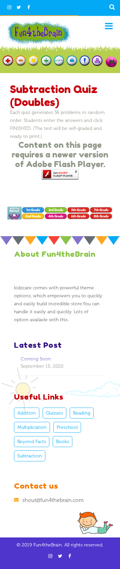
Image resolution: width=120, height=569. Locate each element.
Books (62, 441)
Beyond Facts (31, 441)
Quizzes (54, 413)
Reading (81, 413)
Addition (26, 413)
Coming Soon (36, 359)
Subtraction (29, 456)
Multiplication (32, 427)
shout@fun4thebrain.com (53, 500)
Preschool (67, 427)
